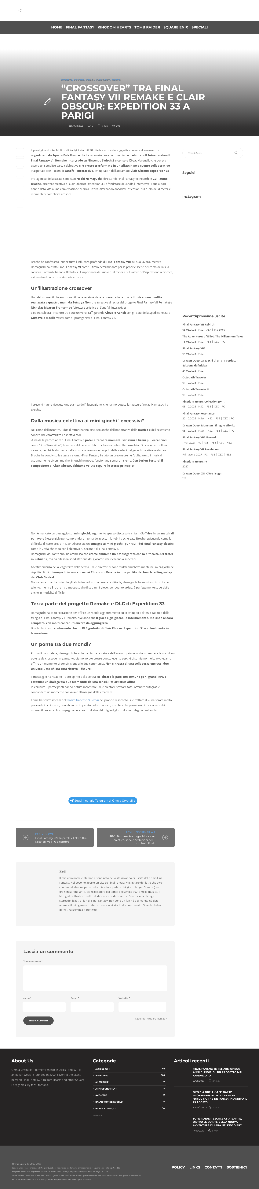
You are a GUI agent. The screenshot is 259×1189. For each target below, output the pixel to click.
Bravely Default (130, 1108)
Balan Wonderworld (130, 1101)
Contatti (213, 1167)
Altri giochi (130, 1068)
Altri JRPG (130, 1075)
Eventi (66, 79)
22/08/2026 (198, 1080)
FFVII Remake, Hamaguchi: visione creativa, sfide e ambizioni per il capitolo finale (132, 840)
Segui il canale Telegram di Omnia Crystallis (104, 800)
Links (194, 1167)
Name (27, 998)
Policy (178, 1167)
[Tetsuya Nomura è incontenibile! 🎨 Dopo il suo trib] (228, 231)
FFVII (130, 832)
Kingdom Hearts (114, 27)
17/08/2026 (198, 1130)
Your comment (32, 961)
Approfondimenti (130, 1088)
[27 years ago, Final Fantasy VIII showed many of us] (197, 231)
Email (75, 998)
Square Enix (175, 27)
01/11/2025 (78, 125)
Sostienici (237, 1167)
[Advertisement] (212, 279)
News (116, 79)
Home (56, 27)
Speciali (200, 27)
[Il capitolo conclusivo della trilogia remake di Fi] (197, 213)
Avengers (130, 1095)
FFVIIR (79, 79)
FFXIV (39, 834)
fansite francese (83, 700)
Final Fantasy (80, 27)
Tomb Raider (147, 27)
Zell (70, 125)
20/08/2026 (198, 1107)
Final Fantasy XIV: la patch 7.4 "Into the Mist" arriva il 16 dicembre (60, 839)
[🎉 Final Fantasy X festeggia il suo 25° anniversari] (228, 213)
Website (124, 998)
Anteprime (130, 1081)
